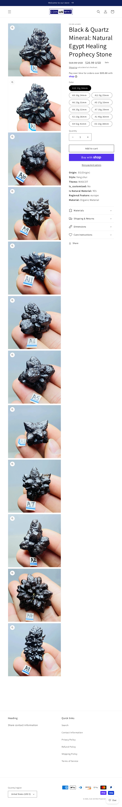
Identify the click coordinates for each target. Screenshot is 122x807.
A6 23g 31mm (79, 102)
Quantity (73, 131)
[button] (9, 11)
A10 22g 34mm (80, 88)
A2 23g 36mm (79, 116)
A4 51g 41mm (79, 123)
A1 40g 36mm (102, 116)
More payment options (91, 165)
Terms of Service (70, 761)
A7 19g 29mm (102, 109)
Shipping (73, 67)
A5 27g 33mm (102, 102)
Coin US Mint (93, 799)
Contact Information (72, 732)
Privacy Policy (68, 739)
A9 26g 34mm (79, 95)
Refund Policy (69, 746)
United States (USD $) (21, 794)
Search (65, 725)
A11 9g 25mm (102, 95)
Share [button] (75, 243)
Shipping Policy (69, 753)
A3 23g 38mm (102, 123)
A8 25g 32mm (79, 109)
